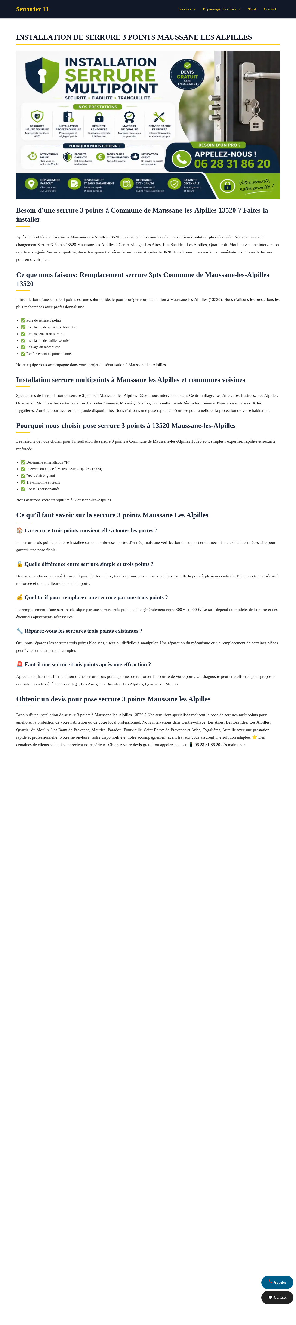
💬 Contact (277, 1297)
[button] (193, 9)
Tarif (252, 9)
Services (184, 9)
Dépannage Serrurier (219, 9)
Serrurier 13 (32, 9)
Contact (270, 9)
